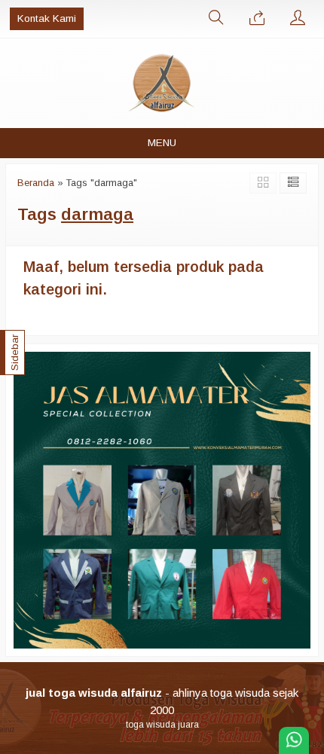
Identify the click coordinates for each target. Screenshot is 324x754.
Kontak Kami (46, 18)
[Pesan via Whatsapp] (256, 19)
